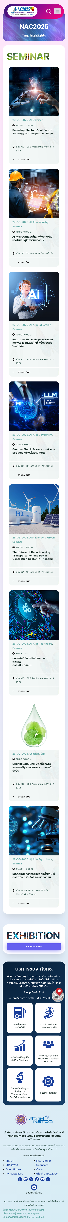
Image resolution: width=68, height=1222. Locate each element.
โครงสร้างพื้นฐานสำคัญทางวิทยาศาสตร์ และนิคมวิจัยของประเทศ (20, 1093)
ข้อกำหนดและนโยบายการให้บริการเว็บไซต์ (23, 1209)
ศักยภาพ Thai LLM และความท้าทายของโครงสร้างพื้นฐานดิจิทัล (33, 450)
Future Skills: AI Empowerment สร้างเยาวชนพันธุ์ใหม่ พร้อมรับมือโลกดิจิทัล (32, 342)
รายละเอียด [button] (24, 159)
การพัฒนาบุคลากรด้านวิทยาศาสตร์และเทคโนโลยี (48, 1058)
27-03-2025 (20, 222)
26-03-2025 (20, 120)
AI (30, 120)
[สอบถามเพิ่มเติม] (34, 1187)
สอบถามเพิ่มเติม (34, 1192)
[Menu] (57, 11)
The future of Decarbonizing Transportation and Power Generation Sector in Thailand (32, 555)
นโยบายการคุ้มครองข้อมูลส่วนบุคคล (21, 1213)
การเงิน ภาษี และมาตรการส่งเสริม (48, 1026)
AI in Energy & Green (42, 537)
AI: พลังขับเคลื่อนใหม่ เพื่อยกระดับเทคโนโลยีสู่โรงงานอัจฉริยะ (32, 238)
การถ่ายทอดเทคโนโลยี (20, 1026)
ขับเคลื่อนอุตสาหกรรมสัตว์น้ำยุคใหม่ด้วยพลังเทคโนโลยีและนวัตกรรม (33, 875)
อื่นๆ (42, 753)
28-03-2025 (20, 434)
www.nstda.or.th (34, 1155)
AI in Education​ (42, 325)
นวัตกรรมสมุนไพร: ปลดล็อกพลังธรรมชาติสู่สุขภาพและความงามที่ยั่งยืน (31, 767)
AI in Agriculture (42, 859)
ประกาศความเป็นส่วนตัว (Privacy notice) (23, 1216)
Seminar (38, 120)
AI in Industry (41, 222)
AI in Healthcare (42, 643)
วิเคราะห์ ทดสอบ (48, 1092)
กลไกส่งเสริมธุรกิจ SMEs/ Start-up (20, 1058)
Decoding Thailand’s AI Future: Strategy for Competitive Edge (32, 131)
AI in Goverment (42, 434)
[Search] (48, 11)
